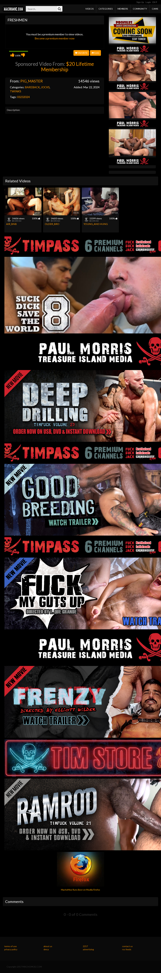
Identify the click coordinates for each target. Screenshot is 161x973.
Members (123, 8)
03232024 (23, 97)
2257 (85, 946)
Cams (155, 8)
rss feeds (126, 949)
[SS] (132, 30)
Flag (96, 53)
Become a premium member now (55, 38)
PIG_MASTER (31, 81)
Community (140, 8)
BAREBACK (32, 87)
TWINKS (15, 91)
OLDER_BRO (52, 223)
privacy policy (10, 949)
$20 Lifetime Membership (67, 66)
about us (48, 946)
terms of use (10, 946)
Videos (89, 8)
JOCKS (45, 87)
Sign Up (140, 2)
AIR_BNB (11, 223)
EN (154, 2)
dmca (46, 949)
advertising (88, 949)
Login (148, 2)
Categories (106, 8)
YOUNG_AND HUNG (95, 223)
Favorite (82, 53)
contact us (127, 946)
